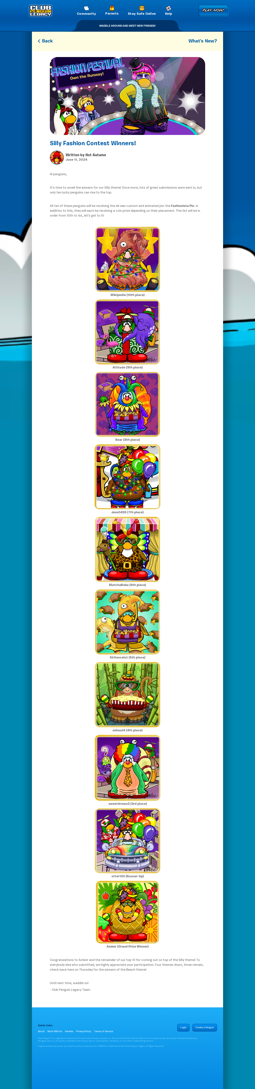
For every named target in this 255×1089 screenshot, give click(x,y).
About (41, 1031)
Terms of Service (103, 1031)
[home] (40, 11)
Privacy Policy (83, 1031)
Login (183, 1027)
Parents (69, 1031)
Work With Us (54, 1031)
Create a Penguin (204, 1027)
